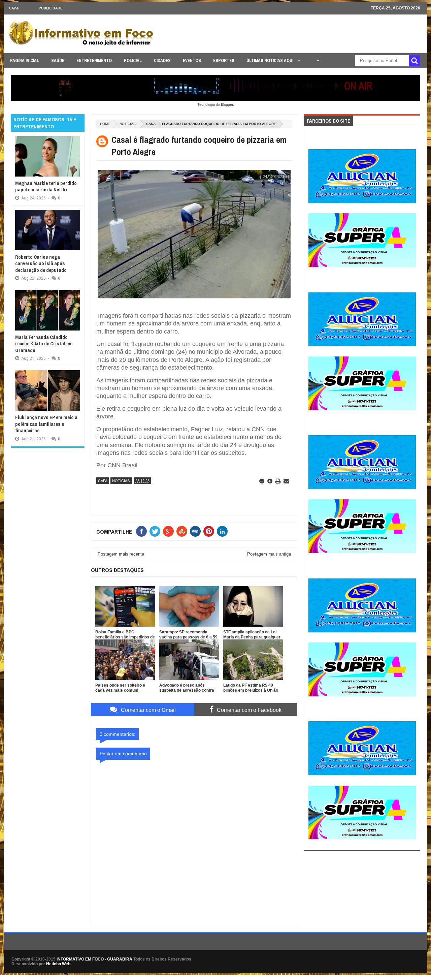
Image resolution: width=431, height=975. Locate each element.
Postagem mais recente (121, 554)
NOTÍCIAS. (128, 124)
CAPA (14, 7)
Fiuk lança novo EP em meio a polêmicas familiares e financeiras (46, 424)
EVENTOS (192, 60)
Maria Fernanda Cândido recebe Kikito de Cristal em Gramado (44, 344)
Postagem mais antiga (269, 554)
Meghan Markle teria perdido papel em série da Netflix (46, 186)
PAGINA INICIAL (24, 60)
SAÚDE (57, 60)
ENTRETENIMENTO (94, 60)
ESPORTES (223, 60)
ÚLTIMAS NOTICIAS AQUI (270, 60)
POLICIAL (133, 60)
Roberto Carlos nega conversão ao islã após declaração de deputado (41, 263)
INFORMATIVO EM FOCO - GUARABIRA (94, 959)
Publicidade (50, 7)
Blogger (227, 104)
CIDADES (162, 60)
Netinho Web (58, 964)
